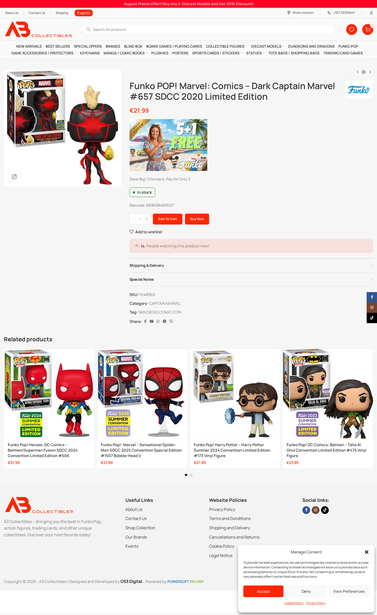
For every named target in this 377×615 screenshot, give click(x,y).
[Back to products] (364, 72)
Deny (306, 591)
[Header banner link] (188, 4)
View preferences (349, 591)
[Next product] (370, 72)
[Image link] (39, 504)
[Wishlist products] (352, 29)
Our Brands (136, 537)
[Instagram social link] (315, 510)
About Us (134, 509)
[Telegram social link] (164, 321)
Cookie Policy (294, 603)
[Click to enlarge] (14, 176)
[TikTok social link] (325, 510)
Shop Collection (140, 528)
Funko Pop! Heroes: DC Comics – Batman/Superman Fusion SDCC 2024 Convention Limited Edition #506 (43, 450)
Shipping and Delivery (229, 528)
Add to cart (167, 218)
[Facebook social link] (145, 321)
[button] (366, 552)
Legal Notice (220, 555)
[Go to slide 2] (191, 475)
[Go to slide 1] (186, 475)
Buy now (197, 218)
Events (131, 546)
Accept (263, 591)
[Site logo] (38, 29)
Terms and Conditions (230, 518)
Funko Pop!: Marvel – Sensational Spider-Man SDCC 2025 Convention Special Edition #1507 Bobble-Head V (141, 450)
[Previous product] (357, 72)
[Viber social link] (171, 321)
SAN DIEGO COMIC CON (159, 312)
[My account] (371, 13)
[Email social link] (151, 321)
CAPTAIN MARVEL (165, 303)
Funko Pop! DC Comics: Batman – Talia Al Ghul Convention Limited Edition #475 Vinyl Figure (326, 450)
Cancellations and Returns (234, 537)
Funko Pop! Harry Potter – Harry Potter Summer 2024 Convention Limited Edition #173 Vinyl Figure (232, 450)
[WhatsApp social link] (158, 321)
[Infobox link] (84, 13)
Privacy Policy (316, 603)
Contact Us (136, 518)
